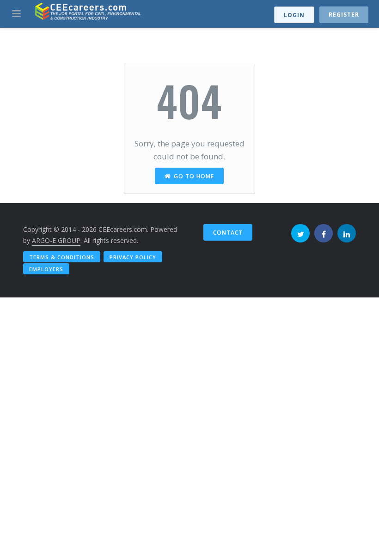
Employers (46, 269)
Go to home (194, 176)
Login (294, 15)
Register (344, 14)
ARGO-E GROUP (56, 240)
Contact (228, 232)
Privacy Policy (133, 257)
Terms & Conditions (61, 257)
